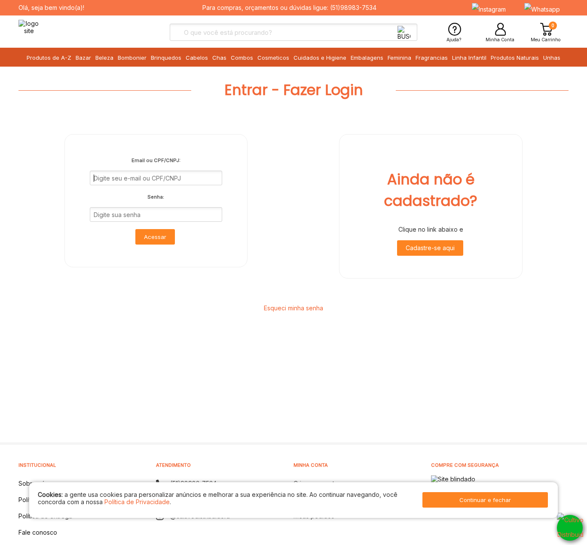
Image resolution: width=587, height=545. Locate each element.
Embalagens (367, 57)
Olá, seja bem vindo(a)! (51, 7)
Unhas (551, 57)
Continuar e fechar (485, 499)
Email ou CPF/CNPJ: (155, 160)
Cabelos (197, 57)
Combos (242, 57)
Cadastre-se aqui (430, 247)
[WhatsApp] (570, 528)
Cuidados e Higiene (320, 57)
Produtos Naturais (515, 57)
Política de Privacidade (137, 501)
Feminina (399, 57)
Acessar (155, 236)
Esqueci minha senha (293, 308)
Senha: (155, 197)
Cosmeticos (273, 57)
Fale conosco (37, 532)
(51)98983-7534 (353, 7)
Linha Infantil (469, 57)
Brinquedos (166, 57)
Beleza (104, 57)
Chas (219, 57)
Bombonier (132, 57)
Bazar (83, 57)
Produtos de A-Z (49, 57)
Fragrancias (432, 57)
